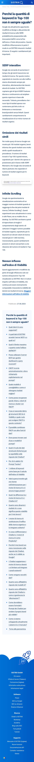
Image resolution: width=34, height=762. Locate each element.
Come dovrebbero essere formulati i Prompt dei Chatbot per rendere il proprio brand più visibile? (17, 608)
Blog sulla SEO (17, 726)
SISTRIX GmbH (17, 673)
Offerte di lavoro (17, 679)
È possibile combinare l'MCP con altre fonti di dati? (17, 430)
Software (17, 694)
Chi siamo (17, 676)
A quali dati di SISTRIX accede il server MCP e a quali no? (18, 337)
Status (17, 753)
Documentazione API (17, 747)
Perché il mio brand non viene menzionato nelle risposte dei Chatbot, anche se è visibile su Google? (17, 551)
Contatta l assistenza (17, 750)
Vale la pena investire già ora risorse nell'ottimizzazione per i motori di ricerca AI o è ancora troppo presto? (18, 485)
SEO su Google (17, 701)
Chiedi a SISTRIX (17, 717)
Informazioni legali (17, 688)
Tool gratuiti (17, 729)
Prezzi (17, 698)
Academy (17, 723)
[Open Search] (32, 2)
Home (4, 7)
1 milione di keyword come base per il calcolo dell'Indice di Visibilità (18, 471)
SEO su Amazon (17, 704)
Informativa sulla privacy (17, 685)
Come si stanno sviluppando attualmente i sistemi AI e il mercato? (18, 622)
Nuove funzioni (17, 744)
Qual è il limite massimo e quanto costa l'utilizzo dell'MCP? (17, 348)
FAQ (8, 7)
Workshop (17, 720)
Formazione (17, 682)
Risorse (17, 713)
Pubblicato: (12, 304)
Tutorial (17, 732)
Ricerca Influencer (17, 707)
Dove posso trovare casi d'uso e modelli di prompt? (18, 441)
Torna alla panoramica (17, 629)
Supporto (17, 738)
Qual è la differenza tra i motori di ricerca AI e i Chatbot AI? (17, 498)
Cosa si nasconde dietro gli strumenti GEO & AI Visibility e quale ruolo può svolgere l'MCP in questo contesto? (18, 417)
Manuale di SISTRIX (17, 741)
